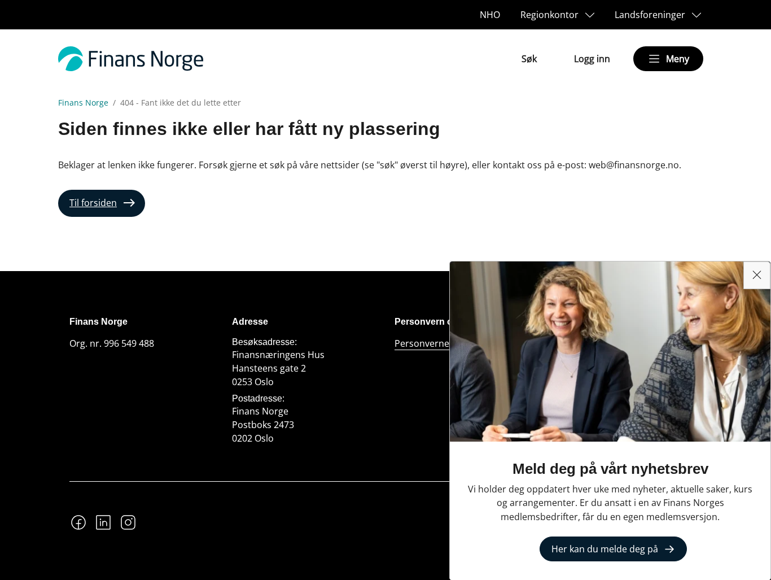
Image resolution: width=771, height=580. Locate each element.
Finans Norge (83, 103)
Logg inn (592, 59)
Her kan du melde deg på (604, 549)
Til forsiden (93, 203)
